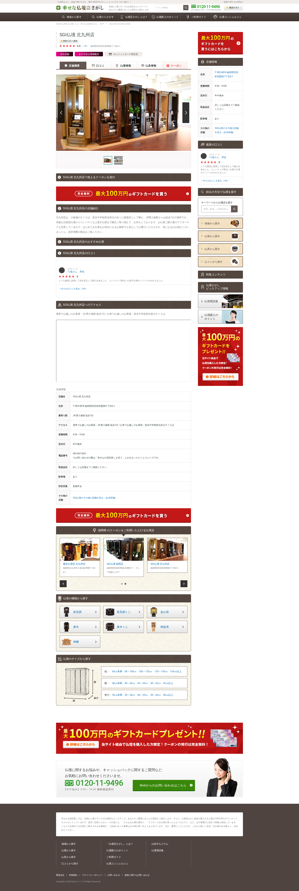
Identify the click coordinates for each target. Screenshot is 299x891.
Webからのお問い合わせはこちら (163, 785)
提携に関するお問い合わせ (137, 875)
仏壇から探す (68, 850)
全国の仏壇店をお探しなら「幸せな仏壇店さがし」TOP (80, 23)
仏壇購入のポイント (117, 850)
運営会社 (60, 875)
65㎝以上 (168, 683)
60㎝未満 (117, 671)
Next (185, 112)
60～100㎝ (130, 671)
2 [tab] (125, 584)
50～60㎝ (155, 694)
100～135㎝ (145, 671)
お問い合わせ (113, 875)
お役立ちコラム (159, 843)
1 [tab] (122, 584)
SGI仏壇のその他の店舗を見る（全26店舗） (95, 497)
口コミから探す (69, 863)
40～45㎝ (130, 683)
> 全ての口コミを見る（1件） (73, 288)
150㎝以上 (176, 671)
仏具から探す (68, 857)
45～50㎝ (142, 683)
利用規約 (73, 875)
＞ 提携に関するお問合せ (232, 2)
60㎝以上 (168, 694)
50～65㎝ (155, 683)
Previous (61, 112)
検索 (185, 7)
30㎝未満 (117, 694)
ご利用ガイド (113, 857)
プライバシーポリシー (92, 875)
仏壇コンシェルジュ (117, 863)
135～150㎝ (161, 671)
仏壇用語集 (157, 850)
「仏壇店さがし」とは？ (119, 843)
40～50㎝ (142, 694)
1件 (85, 46)
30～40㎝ (130, 694)
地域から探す (68, 843)
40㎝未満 (117, 683)
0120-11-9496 (208, 6)
